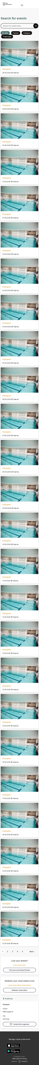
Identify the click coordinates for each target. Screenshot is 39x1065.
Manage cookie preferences (19, 1039)
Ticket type (7, 37)
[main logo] (7, 4)
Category (26, 33)
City (4, 1016)
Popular (16, 33)
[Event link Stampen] (19, 53)
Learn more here (19, 965)
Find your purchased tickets (19, 970)
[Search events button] (35, 25)
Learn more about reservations (19, 985)
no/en (33, 4)
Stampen (6, 69)
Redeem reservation (19, 990)
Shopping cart (20, 4)
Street (5, 1009)
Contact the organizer (21, 1024)
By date (5, 33)
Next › (32, 952)
